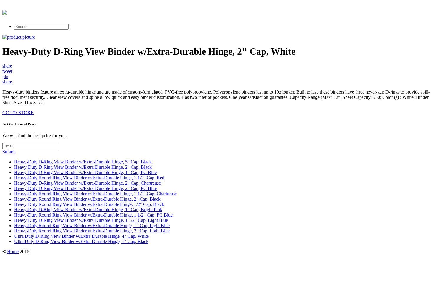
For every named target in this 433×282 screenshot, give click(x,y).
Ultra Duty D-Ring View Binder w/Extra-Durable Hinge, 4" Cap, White (81, 236)
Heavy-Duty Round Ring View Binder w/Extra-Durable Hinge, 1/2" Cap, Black (89, 204)
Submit (9, 151)
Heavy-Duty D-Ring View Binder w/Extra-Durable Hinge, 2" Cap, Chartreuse (87, 183)
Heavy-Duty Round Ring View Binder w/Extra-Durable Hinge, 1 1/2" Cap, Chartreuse (95, 193)
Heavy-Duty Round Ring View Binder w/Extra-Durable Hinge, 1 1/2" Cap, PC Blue (93, 214)
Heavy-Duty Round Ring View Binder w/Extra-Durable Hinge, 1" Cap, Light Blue (92, 225)
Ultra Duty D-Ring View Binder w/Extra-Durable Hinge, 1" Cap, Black (81, 241)
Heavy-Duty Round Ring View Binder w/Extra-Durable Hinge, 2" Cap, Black (87, 198)
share (7, 65)
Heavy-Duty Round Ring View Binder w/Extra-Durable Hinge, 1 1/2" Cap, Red (89, 177)
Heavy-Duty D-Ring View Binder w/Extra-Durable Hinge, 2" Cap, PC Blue (85, 188)
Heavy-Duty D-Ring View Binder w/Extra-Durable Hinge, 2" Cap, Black (83, 167)
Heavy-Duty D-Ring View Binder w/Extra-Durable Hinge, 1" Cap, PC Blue (85, 172)
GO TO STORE (18, 112)
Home (13, 251)
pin (5, 76)
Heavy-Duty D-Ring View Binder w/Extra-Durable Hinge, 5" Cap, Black (83, 161)
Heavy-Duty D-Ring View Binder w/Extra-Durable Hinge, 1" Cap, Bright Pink (88, 209)
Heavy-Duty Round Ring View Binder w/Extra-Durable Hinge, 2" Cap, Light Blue (92, 230)
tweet (7, 71)
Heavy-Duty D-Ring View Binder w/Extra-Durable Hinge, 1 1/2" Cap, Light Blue (91, 220)
